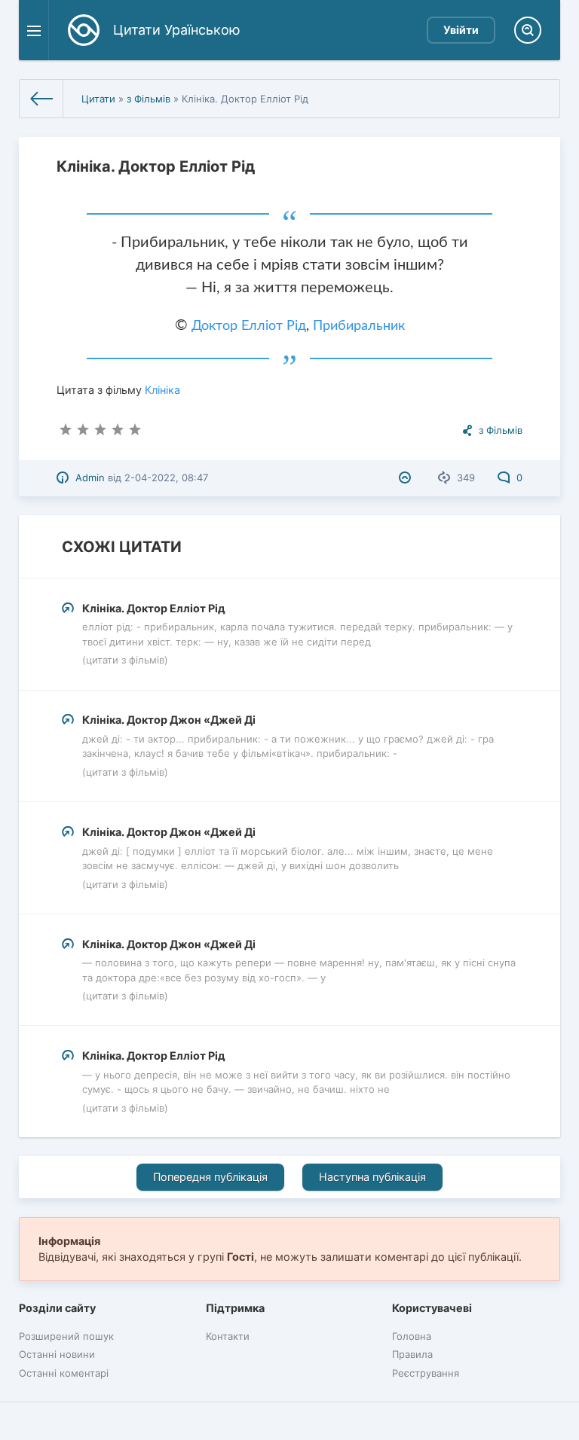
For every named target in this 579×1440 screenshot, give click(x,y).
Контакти (228, 1336)
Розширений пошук (66, 1336)
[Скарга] (407, 477)
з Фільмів (148, 99)
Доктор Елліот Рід (248, 326)
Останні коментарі (64, 1373)
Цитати (98, 99)
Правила (412, 1354)
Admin (90, 477)
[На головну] (41, 98)
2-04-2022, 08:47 (166, 477)
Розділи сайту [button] (57, 1307)
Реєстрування (425, 1373)
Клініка (162, 389)
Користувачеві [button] (432, 1307)
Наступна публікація (372, 1176)
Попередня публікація (210, 1176)
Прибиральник (359, 326)
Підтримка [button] (235, 1307)
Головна (411, 1336)
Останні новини (57, 1354)
